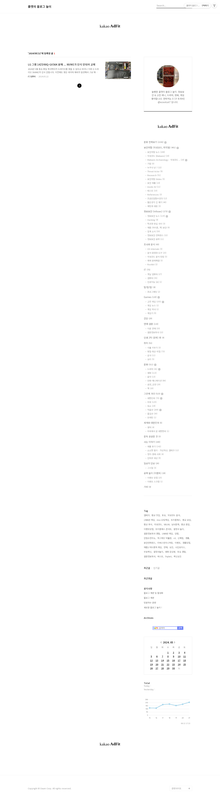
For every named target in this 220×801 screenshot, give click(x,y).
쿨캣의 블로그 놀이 (39, 6)
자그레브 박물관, (164, 538)
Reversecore (178, 669)
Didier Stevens (179, 541)
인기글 (156, 568)
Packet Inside (178, 608)
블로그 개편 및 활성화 (153, 592)
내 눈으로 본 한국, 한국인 (181, 502)
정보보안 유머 (155, 239)
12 (151, 660)
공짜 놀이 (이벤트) (155, 473)
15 (168, 660)
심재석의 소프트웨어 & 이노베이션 (182, 374)
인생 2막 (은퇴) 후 (154, 337)
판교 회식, (148, 524)
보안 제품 (153, 182)
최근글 (147, 568)
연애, (166, 547)
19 (151, 664)
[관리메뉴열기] (214, 5)
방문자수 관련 (150, 602)
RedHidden (177, 494)
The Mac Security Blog (180, 590)
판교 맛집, (156, 515)
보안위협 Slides (156, 179)
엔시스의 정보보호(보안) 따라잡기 (181, 626)
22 (168, 664)
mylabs (175, 319)
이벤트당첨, (149, 529)
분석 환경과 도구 (156, 252)
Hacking (152, 219)
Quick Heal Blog (179, 458)
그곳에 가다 (152, 393)
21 (162, 664)
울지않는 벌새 (178, 324)
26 (151, 668)
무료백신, (148, 551)
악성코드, (158, 524)
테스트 (152, 190)
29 (168, 668)
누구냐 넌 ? (154, 167)
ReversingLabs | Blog (180, 358)
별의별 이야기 (178, 283)
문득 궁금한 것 (152, 436)
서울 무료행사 (178, 649)
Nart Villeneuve (179, 675)
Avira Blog (177, 752)
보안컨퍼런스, (150, 542)
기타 (147, 486)
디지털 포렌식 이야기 (181, 309)
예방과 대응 (154, 206)
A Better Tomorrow (181, 654)
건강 (148, 318)
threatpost (177, 613)
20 (157, 664)
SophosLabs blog (180, 407)
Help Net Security (180, 546)
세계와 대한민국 (153, 422)
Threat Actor (155, 171)
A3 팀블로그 (177, 340)
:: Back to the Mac (181, 705)
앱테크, (147, 515)
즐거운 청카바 (178, 577)
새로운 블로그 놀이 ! (153, 607)
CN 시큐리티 (177, 644)
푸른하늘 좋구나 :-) (180, 639)
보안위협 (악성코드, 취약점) (160, 147)
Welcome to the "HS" (179, 528)
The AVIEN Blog (179, 566)
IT (147, 269)
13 (157, 660)
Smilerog (176, 582)
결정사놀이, (158, 551)
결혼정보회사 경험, (152, 533)
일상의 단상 (151, 463)
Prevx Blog (177, 489)
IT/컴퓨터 (32, 76)
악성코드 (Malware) (158, 155)
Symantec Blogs (180, 432)
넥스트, (160, 556)
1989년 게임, (167, 533)
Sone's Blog (178, 535)
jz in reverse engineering (178, 348)
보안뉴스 (176, 510)
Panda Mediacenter (181, 422)
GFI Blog (176, 427)
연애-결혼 (151, 323)
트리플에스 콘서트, (163, 529)
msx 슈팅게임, (163, 519)
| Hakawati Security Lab (181, 724)
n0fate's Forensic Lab (180, 714)
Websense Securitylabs (178, 399)
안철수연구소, (150, 538)
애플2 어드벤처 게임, (153, 547)
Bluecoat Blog (178, 762)
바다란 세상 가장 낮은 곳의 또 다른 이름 (181, 559)
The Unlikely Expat (181, 690)
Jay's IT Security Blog (180, 781)
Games (150, 297)
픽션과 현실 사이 (156, 223)
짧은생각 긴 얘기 (156, 202)
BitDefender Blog (180, 757)
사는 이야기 (152, 441)
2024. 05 (168, 642)
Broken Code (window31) (178, 477)
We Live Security (180, 366)
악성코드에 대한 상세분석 (181, 260)
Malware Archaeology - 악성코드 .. (165, 159)
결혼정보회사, (150, 556)
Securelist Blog (179, 448)
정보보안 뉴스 (156, 215)
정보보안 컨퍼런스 (157, 235)
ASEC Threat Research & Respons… (178, 299)
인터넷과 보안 (178, 314)
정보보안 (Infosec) (156, 211)
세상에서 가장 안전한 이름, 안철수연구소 (181, 271)
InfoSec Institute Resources (180, 698)
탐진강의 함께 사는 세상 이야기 (181, 683)
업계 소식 (153, 231)
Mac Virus (176, 515)
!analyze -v (177, 329)
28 (162, 668)
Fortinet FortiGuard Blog (181, 466)
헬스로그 (176, 278)
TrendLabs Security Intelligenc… (181, 441)
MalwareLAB (178, 633)
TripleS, (168, 556)
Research (154, 175)
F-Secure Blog (179, 767)
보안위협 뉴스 (156, 152)
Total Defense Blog (181, 659)
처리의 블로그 (178, 551)
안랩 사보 (176, 288)
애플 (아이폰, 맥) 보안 (158, 227)
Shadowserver (179, 484)
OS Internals (154, 248)
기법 (150, 163)
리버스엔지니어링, (165, 542)
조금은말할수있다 (157, 198)
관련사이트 (176, 788)
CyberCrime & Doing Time (182, 389)
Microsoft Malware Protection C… (181, 415)
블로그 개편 (149, 597)
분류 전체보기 (153, 142)
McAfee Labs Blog (181, 381)
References (154, 194)
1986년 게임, (149, 519)
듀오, (164, 515)
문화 (148, 364)
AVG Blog (176, 618)
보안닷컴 (176, 572)
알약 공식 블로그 (179, 772)
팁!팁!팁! (150, 287)
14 (162, 660)
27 (157, 668)
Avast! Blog (177, 453)
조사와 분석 (151, 244)
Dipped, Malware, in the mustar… (181, 734)
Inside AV (153, 186)
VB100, (167, 524)
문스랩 (175, 335)
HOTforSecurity (179, 520)
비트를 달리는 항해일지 (181, 600)
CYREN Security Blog (182, 664)
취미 (148, 343)
